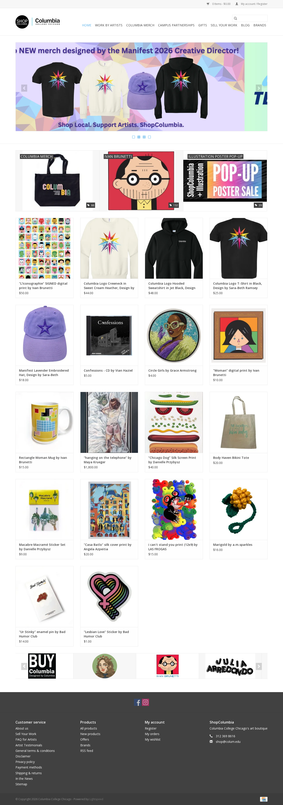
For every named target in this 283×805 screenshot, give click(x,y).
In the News (24, 778)
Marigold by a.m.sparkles (232, 544)
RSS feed (86, 751)
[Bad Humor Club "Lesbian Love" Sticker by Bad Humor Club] (109, 596)
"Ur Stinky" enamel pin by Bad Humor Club (42, 634)
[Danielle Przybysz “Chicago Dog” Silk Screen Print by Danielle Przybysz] (174, 422)
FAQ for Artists (26, 739)
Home (86, 25)
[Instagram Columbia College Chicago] (145, 702)
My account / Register (254, 4)
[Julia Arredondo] (172, 666)
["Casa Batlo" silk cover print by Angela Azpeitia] (109, 509)
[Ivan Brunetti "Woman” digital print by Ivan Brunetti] (239, 335)
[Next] (259, 88)
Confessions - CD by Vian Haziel (108, 370)
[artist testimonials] (141, 86)
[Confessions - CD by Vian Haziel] (109, 335)
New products (90, 734)
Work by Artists (108, 25)
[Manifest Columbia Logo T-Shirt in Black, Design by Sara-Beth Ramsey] (239, 248)
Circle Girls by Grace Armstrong (172, 370)
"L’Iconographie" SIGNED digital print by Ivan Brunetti (43, 285)
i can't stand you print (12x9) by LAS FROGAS (173, 546)
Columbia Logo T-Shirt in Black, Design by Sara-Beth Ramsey (237, 285)
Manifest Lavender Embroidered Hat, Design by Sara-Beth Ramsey (44, 372)
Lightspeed (96, 799)
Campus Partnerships (176, 25)
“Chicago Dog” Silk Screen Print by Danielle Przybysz (172, 460)
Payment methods (28, 767)
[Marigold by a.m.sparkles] (239, 509)
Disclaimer (23, 756)
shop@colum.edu (228, 741)
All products (88, 728)
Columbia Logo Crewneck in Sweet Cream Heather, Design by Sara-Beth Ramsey (109, 285)
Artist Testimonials (28, 745)
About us (21, 728)
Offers (84, 739)
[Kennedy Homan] (235, 666)
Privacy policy (25, 762)
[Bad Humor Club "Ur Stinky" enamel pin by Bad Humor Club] (44, 596)
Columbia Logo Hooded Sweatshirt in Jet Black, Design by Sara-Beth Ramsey (171, 285)
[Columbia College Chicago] (37, 22)
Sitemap (21, 784)
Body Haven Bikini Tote (231, 458)
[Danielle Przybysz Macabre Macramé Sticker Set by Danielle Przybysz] (44, 509)
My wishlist (153, 739)
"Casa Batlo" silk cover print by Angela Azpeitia (108, 546)
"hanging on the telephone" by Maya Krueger (108, 460)
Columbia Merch (140, 25)
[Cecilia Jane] (47, 666)
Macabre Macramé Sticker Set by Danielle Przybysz (42, 546)
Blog (245, 25)
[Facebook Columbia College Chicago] (137, 702)
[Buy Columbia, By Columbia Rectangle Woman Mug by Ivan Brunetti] (44, 422)
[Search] (235, 18)
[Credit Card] (263, 799)
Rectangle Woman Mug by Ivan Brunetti (43, 460)
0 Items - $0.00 (221, 4)
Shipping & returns (28, 773)
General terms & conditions (35, 751)
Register (151, 728)
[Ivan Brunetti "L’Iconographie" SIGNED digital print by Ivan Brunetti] (44, 248)
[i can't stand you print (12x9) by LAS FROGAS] (174, 509)
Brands (259, 25)
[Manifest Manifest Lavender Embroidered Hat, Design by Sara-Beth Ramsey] (44, 335)
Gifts (202, 25)
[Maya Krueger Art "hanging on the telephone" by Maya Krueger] (109, 422)
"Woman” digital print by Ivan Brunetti (236, 372)
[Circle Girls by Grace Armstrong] (174, 335)
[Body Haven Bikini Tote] (239, 422)
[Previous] (24, 88)
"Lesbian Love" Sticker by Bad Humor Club (106, 634)
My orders (152, 734)
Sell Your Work (224, 25)
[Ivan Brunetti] (109, 666)
